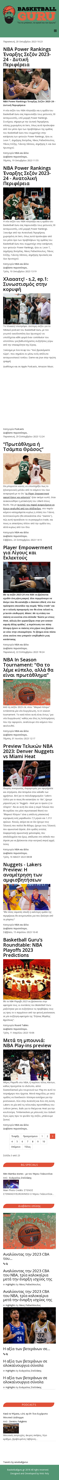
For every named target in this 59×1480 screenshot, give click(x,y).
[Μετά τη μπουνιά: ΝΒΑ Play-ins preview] (29, 1065)
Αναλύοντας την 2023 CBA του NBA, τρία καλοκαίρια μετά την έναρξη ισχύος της (27, 1275)
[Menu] (55, 30)
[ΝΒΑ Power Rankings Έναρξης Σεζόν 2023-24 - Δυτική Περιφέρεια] (29, 84)
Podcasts (19, 429)
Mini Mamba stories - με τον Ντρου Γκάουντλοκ (28, 1173)
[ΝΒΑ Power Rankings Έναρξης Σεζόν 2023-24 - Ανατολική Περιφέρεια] (29, 203)
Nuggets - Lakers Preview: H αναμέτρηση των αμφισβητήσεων (22, 872)
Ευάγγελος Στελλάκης (20, 1177)
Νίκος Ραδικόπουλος (30, 1284)
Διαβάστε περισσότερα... (15, 156)
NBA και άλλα (21, 152)
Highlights (10, 1284)
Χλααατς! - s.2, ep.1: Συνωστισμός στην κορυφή (25, 284)
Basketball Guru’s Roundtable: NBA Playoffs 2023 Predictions (22, 947)
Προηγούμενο (30, 1136)
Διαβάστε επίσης (29, 1206)
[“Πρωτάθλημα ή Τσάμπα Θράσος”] (29, 468)
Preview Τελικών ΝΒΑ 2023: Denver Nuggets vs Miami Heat (28, 751)
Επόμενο (15, 1146)
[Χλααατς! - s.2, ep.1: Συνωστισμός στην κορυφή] (29, 308)
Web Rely (44, 1473)
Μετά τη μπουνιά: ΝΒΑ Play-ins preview (27, 1043)
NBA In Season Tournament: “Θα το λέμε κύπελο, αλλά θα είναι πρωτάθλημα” (28, 667)
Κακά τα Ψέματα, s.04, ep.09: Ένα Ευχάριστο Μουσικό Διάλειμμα (25, 1415)
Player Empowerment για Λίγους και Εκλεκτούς (27, 552)
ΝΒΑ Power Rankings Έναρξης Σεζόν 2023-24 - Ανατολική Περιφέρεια (27, 176)
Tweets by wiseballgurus (15, 1462)
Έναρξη (15, 1136)
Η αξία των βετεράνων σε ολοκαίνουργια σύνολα (25, 1363)
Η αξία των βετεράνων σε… (26, 1348)
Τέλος (27, 1146)
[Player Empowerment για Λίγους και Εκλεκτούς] (29, 577)
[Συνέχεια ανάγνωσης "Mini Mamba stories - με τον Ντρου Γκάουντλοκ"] (29, 1184)
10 (43, 1141)
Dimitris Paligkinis (18, 1421)
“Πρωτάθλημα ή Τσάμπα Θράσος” (23, 446)
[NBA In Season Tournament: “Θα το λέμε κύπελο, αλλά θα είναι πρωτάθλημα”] (29, 692)
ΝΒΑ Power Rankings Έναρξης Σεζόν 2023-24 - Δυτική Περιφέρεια (27, 57)
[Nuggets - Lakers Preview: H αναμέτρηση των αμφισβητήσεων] (29, 897)
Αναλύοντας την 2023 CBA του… (26, 1256)
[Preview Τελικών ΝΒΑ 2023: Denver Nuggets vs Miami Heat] (29, 773)
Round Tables (21, 1025)
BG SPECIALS (29, 1165)
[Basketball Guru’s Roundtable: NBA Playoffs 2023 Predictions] (29, 979)
